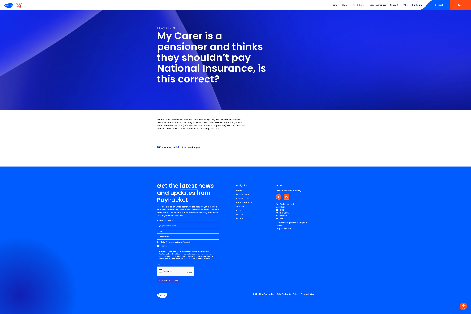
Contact (439, 5)
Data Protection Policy (287, 294)
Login (460, 5)
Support (394, 5)
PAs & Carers (359, 5)
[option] (235, 55)
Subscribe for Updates (168, 280)
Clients (345, 5)
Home (334, 5)
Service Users (242, 194)
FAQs (405, 5)
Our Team (417, 5)
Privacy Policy (307, 294)
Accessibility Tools (463, 306)
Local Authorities (378, 5)
